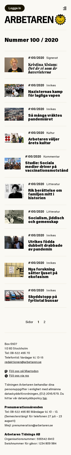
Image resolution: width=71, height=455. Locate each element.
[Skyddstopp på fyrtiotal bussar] (14, 295)
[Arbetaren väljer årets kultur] (14, 138)
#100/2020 (36, 58)
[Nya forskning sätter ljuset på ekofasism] (14, 270)
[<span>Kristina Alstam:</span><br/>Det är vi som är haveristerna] (14, 64)
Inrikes (51, 85)
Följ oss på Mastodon (23, 371)
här (45, 398)
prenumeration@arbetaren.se (32, 425)
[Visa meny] (64, 8)
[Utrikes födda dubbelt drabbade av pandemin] (14, 242)
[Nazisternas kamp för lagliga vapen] (14, 90)
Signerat (52, 58)
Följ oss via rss (19, 375)
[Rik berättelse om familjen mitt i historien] (14, 191)
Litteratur (53, 184)
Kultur (50, 133)
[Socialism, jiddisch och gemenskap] (14, 217)
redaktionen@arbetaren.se (23, 362)
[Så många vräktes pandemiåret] (14, 114)
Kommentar (51, 156)
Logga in (15, 8)
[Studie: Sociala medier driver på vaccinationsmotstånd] (13, 163)
